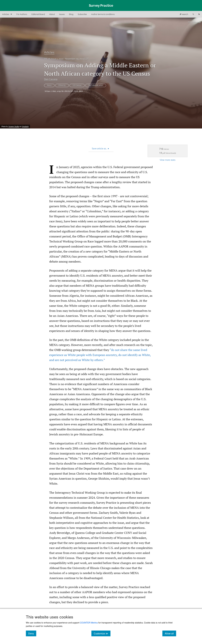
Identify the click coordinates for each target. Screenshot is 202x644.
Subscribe (82, 14)
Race (49, 85)
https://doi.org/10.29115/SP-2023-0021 (64, 91)
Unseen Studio (13, 127)
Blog (71, 14)
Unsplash (25, 127)
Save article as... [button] (100, 148)
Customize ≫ (102, 633)
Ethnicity (62, 85)
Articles (5, 14)
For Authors (21, 14)
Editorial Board (38, 14)
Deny (32, 633)
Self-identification (95, 85)
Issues (62, 14)
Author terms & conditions (103, 14)
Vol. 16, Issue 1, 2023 (53, 59)
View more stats (167, 160)
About (52, 14)
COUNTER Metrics (89, 622)
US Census (77, 85)
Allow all (170, 633)
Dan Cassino (51, 79)
